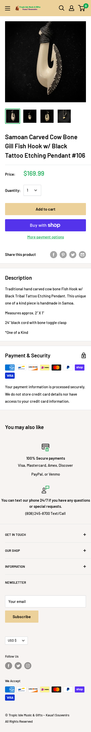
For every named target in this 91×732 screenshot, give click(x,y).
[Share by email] (82, 254)
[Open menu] (7, 8)
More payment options (45, 237)
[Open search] (61, 8)
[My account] (71, 8)
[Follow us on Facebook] (8, 665)
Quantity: (12, 190)
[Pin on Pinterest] (63, 254)
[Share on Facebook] (53, 254)
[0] (82, 8)
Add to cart (45, 209)
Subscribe (22, 616)
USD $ (12, 640)
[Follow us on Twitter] (18, 665)
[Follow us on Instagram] (27, 665)
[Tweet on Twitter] (72, 254)
